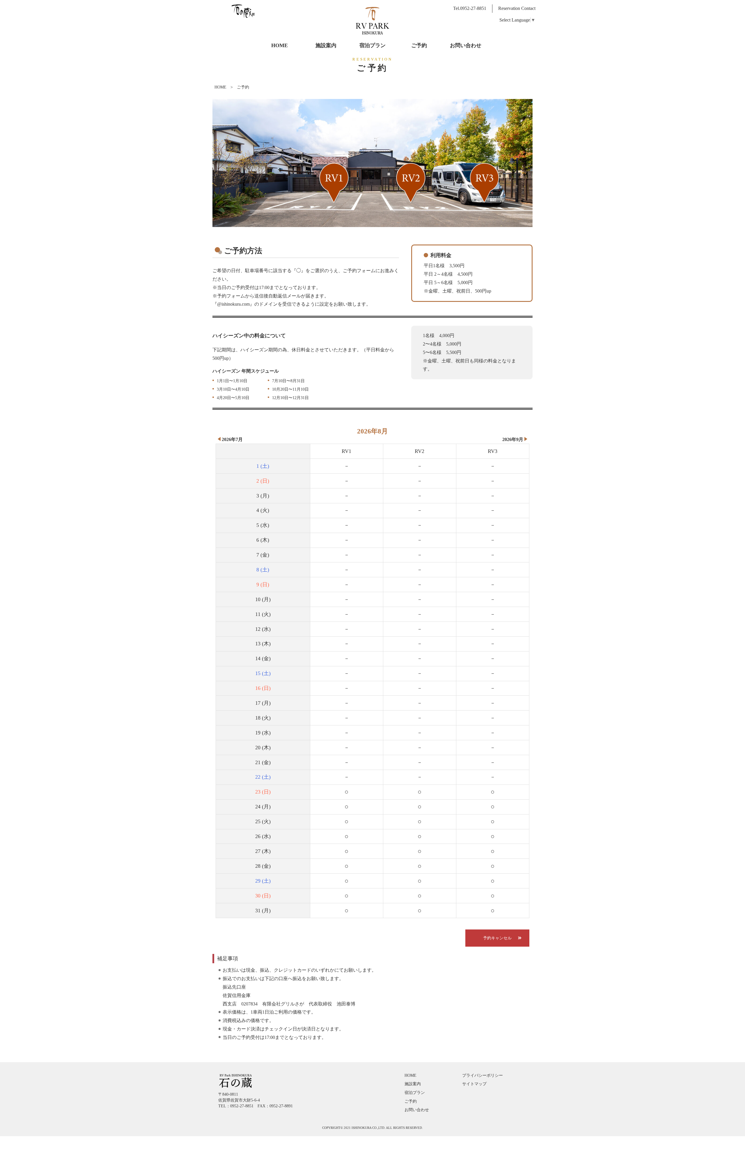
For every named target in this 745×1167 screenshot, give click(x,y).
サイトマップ (474, 1083)
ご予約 (411, 1101)
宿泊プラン (415, 1092)
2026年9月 (512, 439)
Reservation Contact (516, 8)
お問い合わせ (417, 1109)
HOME (220, 87)
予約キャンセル (497, 938)
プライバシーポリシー (482, 1075)
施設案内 (413, 1083)
